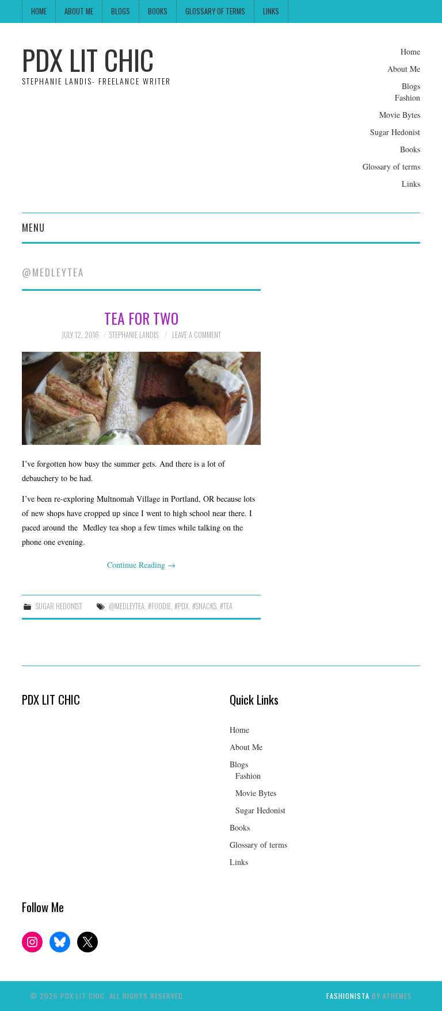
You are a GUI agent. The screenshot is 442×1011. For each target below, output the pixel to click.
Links (271, 11)
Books (157, 11)
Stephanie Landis (133, 334)
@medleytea (126, 606)
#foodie (159, 606)
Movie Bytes (399, 114)
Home (39, 11)
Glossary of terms (215, 11)
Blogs (120, 11)
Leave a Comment (196, 334)
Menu (33, 227)
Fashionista (347, 995)
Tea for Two (141, 318)
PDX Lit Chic (88, 59)
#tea (226, 606)
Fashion (407, 97)
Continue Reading (141, 564)
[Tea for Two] (141, 398)
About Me (78, 11)
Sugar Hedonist (395, 131)
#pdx (181, 606)
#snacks (204, 606)
